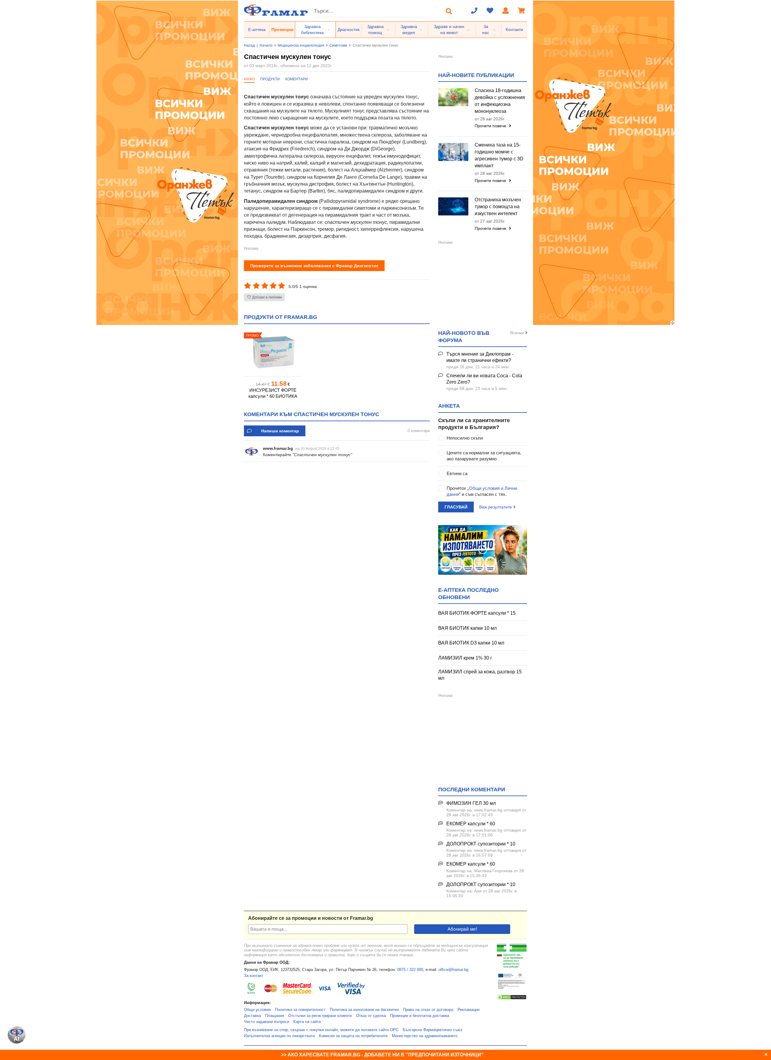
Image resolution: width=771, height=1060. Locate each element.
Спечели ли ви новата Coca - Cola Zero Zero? (484, 379)
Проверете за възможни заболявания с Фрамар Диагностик (314, 265)
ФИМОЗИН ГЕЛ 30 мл (471, 803)
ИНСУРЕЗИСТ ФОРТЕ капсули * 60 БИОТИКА (272, 393)
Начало (266, 45)
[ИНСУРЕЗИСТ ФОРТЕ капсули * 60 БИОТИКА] (273, 352)
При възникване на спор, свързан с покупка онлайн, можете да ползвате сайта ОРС (321, 1030)
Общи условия (257, 1010)
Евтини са (457, 473)
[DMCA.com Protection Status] (512, 999)
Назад (249, 45)
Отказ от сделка (371, 1016)
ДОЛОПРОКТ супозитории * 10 (480, 843)
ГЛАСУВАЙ (456, 507)
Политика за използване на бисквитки (364, 1010)
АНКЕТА (449, 406)
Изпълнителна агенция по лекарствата (279, 1036)
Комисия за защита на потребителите (353, 1036)
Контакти (514, 29)
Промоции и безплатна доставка (419, 1016)
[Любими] (490, 11)
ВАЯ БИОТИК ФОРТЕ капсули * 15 (477, 613)
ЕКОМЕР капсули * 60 (470, 823)
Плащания (274, 1016)
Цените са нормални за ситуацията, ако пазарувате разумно (484, 455)
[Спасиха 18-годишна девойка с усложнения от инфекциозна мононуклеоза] (453, 97)
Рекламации (468, 1010)
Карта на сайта (307, 1022)
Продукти (270, 79)
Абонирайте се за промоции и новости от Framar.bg (310, 918)
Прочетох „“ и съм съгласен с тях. (482, 491)
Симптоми (338, 45)
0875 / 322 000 (410, 970)
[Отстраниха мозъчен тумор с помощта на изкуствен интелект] (453, 206)
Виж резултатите (495, 507)
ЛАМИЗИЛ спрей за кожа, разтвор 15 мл (480, 675)
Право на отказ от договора (428, 1010)
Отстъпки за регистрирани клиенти (320, 1016)
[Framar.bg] (276, 10)
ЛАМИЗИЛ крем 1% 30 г (465, 657)
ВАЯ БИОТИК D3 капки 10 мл (471, 642)
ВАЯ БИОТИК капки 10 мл (467, 628)
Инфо (249, 79)
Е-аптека (257, 29)
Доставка (252, 1016)
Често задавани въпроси (266, 1022)
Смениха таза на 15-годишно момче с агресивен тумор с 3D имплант (499, 155)
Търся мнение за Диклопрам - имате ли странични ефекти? (479, 357)
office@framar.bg (453, 970)
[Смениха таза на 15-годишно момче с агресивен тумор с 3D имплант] (453, 152)
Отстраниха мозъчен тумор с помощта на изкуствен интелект (498, 206)
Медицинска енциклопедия (301, 45)
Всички (517, 332)
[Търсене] (449, 11)
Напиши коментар (280, 430)
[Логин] (505, 11)
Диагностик (349, 29)
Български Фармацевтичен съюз (432, 1030)
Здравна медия (409, 29)
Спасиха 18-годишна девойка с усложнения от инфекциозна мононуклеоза (500, 101)
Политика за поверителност (300, 1010)
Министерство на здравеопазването (424, 1036)
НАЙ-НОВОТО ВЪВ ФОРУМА (463, 336)
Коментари (296, 79)
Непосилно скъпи (465, 437)
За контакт (253, 976)
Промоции (282, 29)
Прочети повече (491, 125)
